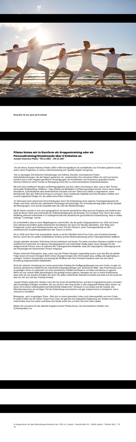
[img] (68, 7)
